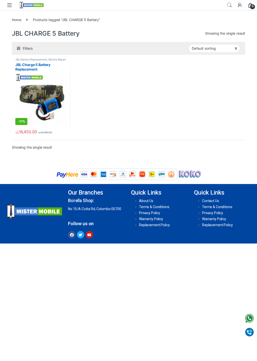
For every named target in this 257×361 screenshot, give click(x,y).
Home (16, 20)
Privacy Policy (149, 213)
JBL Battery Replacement (31, 59)
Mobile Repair (57, 59)
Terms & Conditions (154, 207)
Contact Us (210, 201)
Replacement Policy (154, 225)
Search (229, 5)
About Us (146, 201)
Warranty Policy (151, 219)
